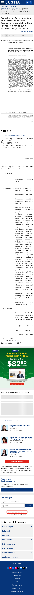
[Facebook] (13, 568)
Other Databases (8, 553)
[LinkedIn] (8, 568)
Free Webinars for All (9, 421)
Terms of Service (17, 585)
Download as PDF (27, 32)
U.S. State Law (7, 548)
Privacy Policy (17, 588)
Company (17, 578)
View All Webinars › (17, 461)
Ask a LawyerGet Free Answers (8, 480)
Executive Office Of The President (10, 8)
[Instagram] (16, 568)
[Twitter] (23, 568)
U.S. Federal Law (8, 544)
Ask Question (17, 490)
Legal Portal (17, 575)
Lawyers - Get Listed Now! (17, 512)
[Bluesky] (21, 568)
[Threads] (18, 568)
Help (17, 582)
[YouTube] (10, 568)
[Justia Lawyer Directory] (26, 568)
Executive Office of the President (15, 135)
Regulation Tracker (10, 6)
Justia (2, 6)
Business (5, 535)
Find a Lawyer (6, 498)
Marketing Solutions (10, 557)
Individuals (6, 531)
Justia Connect (17, 572)
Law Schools (7, 540)
